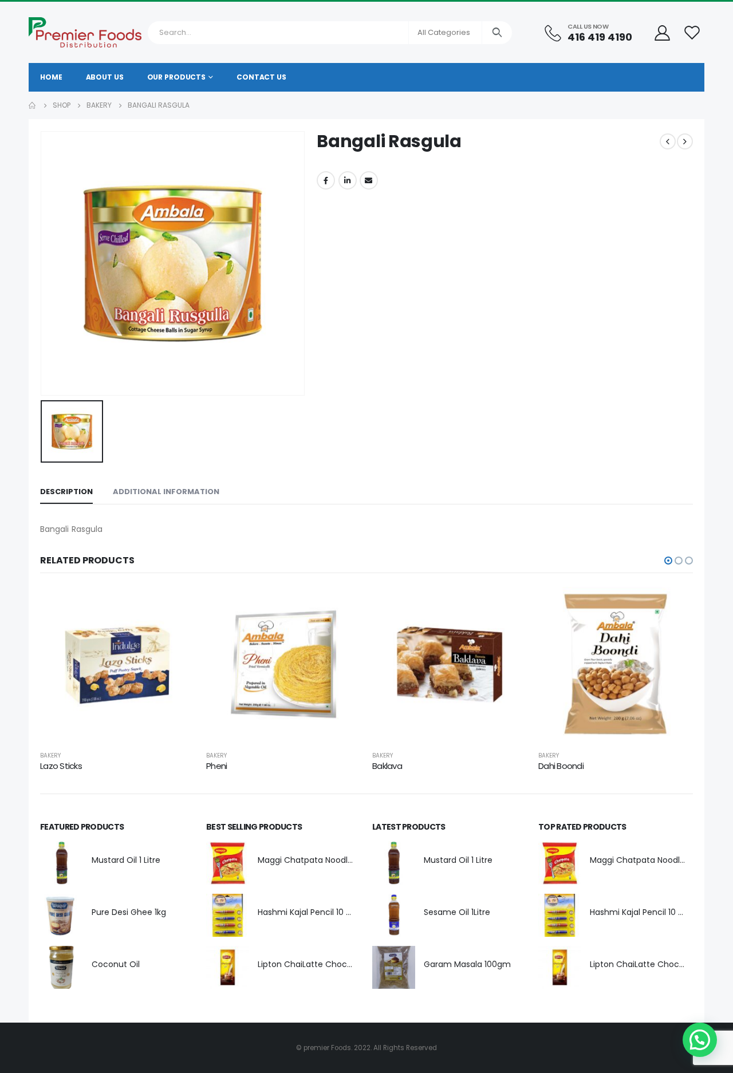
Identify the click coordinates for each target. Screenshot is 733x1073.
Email (369, 180)
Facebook (326, 180)
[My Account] (662, 32)
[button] (668, 560)
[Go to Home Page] (33, 105)
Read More (175, 605)
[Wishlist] (692, 32)
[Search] (497, 32)
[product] (117, 664)
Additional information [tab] (166, 491)
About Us (105, 77)
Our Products (176, 77)
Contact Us (261, 77)
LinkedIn (347, 180)
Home (51, 77)
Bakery (50, 755)
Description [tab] (66, 491)
